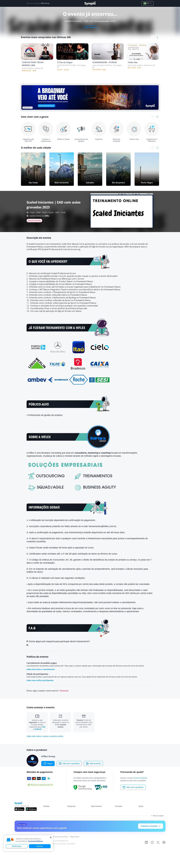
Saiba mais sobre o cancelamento (41, 669)
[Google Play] (31, 809)
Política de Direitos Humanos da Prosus (54, 837)
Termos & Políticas (35, 841)
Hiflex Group (45, 3)
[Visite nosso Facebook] (163, 842)
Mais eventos (95, 763)
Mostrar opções (158, 816)
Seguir (50, 763)
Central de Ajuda (140, 778)
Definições (16, 846)
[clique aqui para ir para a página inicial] (90, 3)
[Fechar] (50, 837)
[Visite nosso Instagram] (152, 842)
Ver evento (90, 27)
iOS (43, 727)
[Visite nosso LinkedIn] (146, 842)
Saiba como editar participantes (40, 680)
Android (38, 729)
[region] (28, 843)
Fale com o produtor (71, 763)
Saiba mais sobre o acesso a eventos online (45, 736)
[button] (10, 840)
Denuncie (64, 691)
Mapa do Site (74, 837)
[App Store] (19, 809)
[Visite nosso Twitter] (158, 842)
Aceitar (39, 846)
